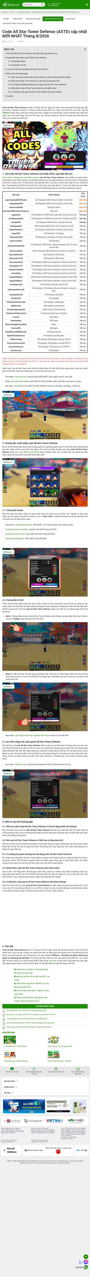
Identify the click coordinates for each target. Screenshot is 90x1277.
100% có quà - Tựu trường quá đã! (60, 1046)
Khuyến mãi (70, 19)
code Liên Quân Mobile (19, 381)
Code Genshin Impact (23, 525)
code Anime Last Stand (29, 452)
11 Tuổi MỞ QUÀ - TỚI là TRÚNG (15, 1046)
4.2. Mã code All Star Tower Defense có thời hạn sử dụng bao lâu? (34, 81)
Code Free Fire (20, 377)
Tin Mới (6, 19)
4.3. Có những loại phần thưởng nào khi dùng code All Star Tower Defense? (37, 85)
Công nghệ (17, 19)
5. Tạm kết (9, 96)
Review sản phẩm (33, 19)
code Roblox (19, 386)
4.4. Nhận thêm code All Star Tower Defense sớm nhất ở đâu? (32, 88)
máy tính (52, 961)
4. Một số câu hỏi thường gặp (16, 74)
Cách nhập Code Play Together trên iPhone (32, 735)
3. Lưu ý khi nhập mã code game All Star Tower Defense (26, 69)
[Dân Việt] (56, 1121)
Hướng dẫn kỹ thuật (53, 19)
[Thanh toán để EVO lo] (24, 1106)
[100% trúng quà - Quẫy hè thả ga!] (23, 1054)
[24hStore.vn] (11, 5)
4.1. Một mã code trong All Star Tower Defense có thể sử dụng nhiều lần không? (39, 77)
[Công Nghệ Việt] (13, 1121)
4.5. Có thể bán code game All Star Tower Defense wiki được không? (35, 92)
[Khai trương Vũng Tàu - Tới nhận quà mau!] (67, 1054)
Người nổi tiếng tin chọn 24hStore (18, 23)
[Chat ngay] (86, 1262)
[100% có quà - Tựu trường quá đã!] (67, 1039)
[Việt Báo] (34, 1121)
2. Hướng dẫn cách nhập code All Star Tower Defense (25, 58)
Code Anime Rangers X (14, 538)
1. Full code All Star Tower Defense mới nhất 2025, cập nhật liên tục (31, 53)
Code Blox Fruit (21, 764)
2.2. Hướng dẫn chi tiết (17, 65)
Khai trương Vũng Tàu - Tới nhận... (60, 1061)
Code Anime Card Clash (15, 534)
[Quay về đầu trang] (86, 1256)
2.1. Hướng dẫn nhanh (16, 61)
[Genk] (77, 1121)
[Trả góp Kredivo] (66, 1106)
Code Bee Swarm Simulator (16, 529)
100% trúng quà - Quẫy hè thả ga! (16, 1061)
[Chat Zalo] (81, 1262)
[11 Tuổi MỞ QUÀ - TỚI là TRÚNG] (23, 1039)
